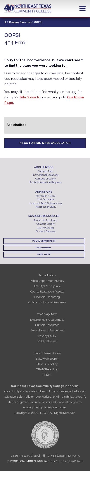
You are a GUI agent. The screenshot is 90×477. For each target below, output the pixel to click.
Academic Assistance (45, 220)
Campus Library (45, 224)
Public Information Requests (45, 182)
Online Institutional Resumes (47, 302)
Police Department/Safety (47, 280)
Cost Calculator (45, 199)
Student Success (45, 231)
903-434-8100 (23, 461)
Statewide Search (47, 358)
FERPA (47, 374)
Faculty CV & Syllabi (47, 286)
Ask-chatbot (16, 125)
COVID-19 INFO (47, 314)
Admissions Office (45, 195)
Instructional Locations (45, 175)
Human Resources (47, 325)
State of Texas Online (47, 353)
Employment (43, 248)
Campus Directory (20, 22)
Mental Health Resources (47, 330)
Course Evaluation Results (47, 291)
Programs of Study (45, 206)
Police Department (43, 241)
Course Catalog (45, 227)
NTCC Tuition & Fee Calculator (45, 142)
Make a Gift (43, 254)
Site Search (29, 97)
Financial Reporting (47, 297)
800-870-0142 (47, 461)
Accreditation (47, 275)
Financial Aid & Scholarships (45, 203)
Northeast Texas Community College (28, 8)
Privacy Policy (47, 336)
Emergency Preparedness (47, 319)
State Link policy (47, 364)
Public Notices (47, 341)
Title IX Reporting (47, 369)
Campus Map (45, 171)
